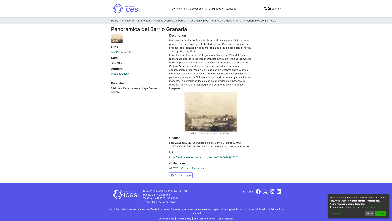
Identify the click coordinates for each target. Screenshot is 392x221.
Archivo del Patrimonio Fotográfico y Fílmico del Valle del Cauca (137, 20)
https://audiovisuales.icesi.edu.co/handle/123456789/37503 (204, 157)
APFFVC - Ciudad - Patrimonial (227, 20)
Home (114, 20)
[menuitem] (214, 9)
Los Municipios (199, 20)
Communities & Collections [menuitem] (187, 8)
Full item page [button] (182, 175)
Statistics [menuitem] (230, 8)
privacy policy (368, 207)
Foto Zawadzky (120, 73)
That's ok (380, 213)
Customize (335, 213)
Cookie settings (166, 218)
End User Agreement (204, 218)
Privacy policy (184, 218)
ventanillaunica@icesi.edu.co (159, 202)
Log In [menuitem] (275, 8)
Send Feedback (225, 218)
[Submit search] (266, 8)
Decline (369, 213)
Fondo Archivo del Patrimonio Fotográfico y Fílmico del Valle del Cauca (171, 20)
